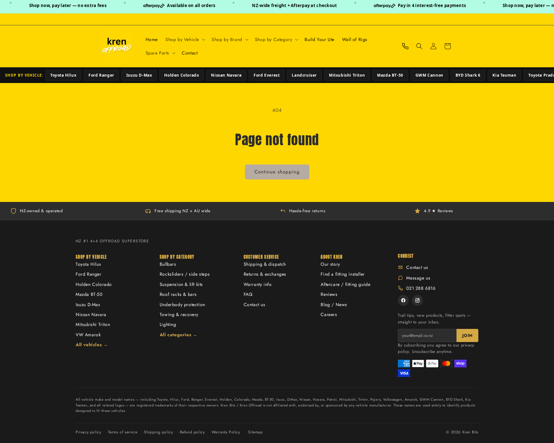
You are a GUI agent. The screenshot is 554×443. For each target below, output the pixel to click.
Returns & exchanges (265, 274)
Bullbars (168, 264)
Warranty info (258, 284)
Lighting (168, 324)
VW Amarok (88, 334)
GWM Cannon (429, 75)
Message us (418, 278)
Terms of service (123, 432)
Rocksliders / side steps (185, 274)
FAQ (248, 294)
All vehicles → (92, 344)
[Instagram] (417, 300)
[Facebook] (403, 300)
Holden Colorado (181, 75)
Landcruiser (304, 75)
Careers (329, 314)
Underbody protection (182, 304)
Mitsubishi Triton (347, 75)
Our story (330, 264)
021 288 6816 (420, 288)
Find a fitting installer (343, 274)
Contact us (254, 304)
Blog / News (334, 304)
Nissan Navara (226, 75)
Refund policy (192, 432)
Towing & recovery (179, 314)
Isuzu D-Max (139, 75)
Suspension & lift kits (181, 284)
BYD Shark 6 (468, 75)
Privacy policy (88, 432)
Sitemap (255, 432)
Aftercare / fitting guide (345, 284)
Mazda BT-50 (390, 75)
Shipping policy (158, 432)
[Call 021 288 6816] (405, 46)
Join (467, 335)
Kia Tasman (504, 75)
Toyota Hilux (63, 75)
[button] (185, 39)
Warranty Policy (226, 432)
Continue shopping (277, 171)
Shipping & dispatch (265, 264)
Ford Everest (267, 75)
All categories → (178, 334)
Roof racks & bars (178, 294)
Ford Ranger (101, 75)
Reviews (329, 294)
